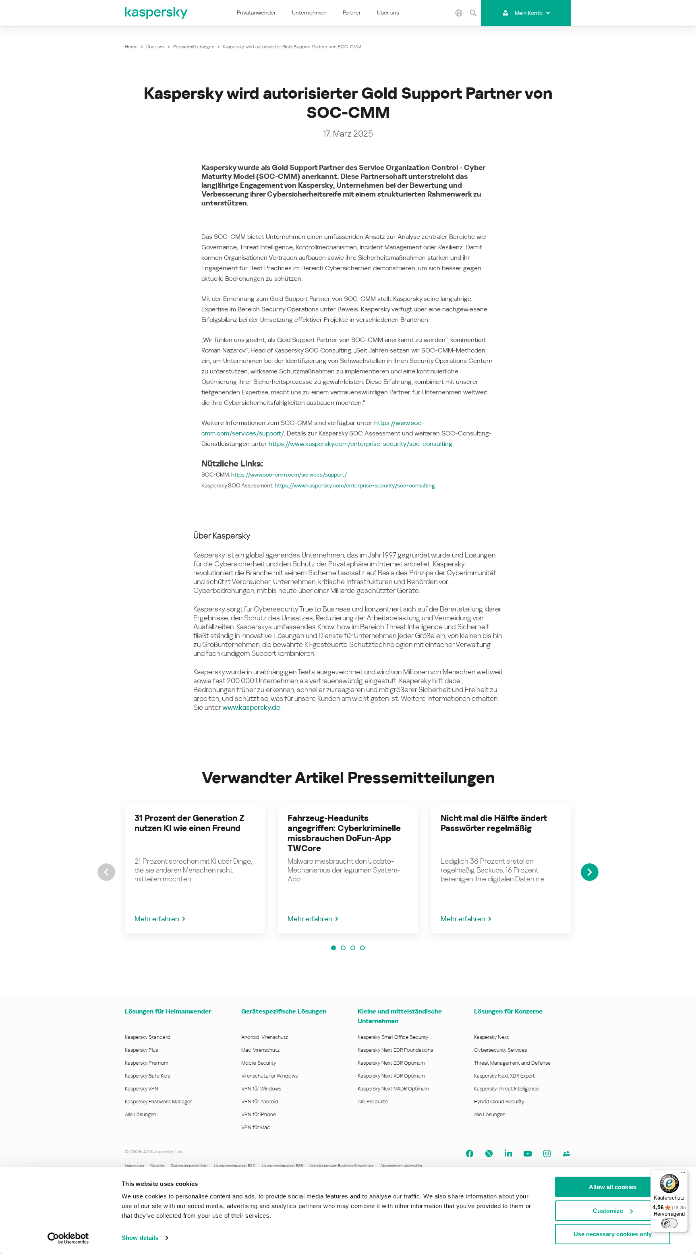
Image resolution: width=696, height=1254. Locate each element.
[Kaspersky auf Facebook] (469, 1154)
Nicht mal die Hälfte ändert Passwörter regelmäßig (494, 823)
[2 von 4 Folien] (343, 948)
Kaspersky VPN (141, 1089)
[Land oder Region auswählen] (459, 13)
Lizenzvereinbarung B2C (234, 1165)
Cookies (157, 1165)
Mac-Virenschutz (260, 1050)
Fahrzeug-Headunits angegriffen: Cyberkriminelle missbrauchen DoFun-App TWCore (344, 833)
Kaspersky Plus (141, 1050)
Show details (140, 1237)
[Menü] (683, 1174)
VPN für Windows (261, 1089)
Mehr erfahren (157, 918)
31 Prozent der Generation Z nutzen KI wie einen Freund (189, 823)
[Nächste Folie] (589, 872)
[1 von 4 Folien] (333, 948)
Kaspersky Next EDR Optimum (391, 1063)
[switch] (669, 1223)
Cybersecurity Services (500, 1050)
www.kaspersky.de (251, 707)
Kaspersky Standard (147, 1037)
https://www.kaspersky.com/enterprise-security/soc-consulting (360, 444)
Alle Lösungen (140, 1114)
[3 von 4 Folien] (353, 948)
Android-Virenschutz (264, 1037)
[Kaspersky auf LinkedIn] (508, 1154)
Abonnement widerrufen (401, 1165)
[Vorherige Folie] (106, 872)
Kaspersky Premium (146, 1063)
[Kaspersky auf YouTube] (527, 1154)
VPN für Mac (255, 1127)
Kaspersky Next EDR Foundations (395, 1050)
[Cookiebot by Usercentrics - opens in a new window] (68, 1238)
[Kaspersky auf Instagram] (547, 1154)
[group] (194, 868)
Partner (352, 12)
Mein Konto (529, 13)
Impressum (134, 1165)
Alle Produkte (373, 1102)
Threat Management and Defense (512, 1063)
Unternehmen (309, 12)
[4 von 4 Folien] (362, 948)
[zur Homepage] (156, 13)
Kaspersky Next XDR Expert (504, 1076)
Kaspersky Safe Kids (147, 1076)
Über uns (388, 12)
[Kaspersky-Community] (566, 1154)
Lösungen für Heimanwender (168, 1011)
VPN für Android (259, 1102)
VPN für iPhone (258, 1114)
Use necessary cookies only (613, 1234)
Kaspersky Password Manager (158, 1102)
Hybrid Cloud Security (499, 1102)
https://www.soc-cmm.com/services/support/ (289, 474)
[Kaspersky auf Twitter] (489, 1154)
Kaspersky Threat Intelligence (506, 1089)
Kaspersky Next (491, 1037)
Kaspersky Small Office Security (393, 1037)
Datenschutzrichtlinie (189, 1165)
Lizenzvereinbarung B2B (282, 1165)
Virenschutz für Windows (269, 1076)
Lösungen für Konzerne (508, 1011)
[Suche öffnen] (473, 13)
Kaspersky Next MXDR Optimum (393, 1089)
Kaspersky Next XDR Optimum (391, 1076)
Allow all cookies (612, 1187)
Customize (608, 1210)
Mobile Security (258, 1063)
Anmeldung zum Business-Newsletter (341, 1165)
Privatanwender (256, 12)
